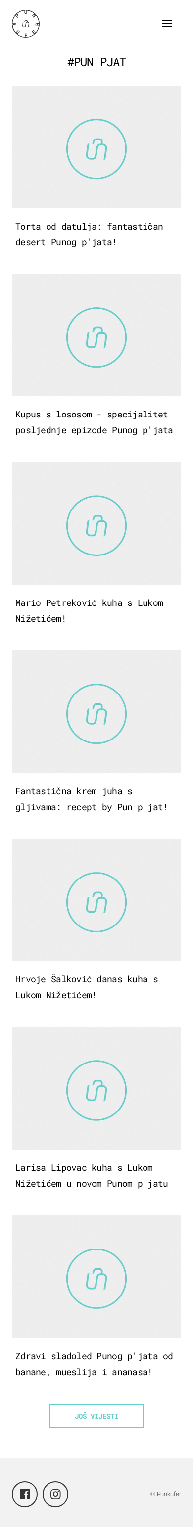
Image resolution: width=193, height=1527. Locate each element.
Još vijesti (96, 1416)
